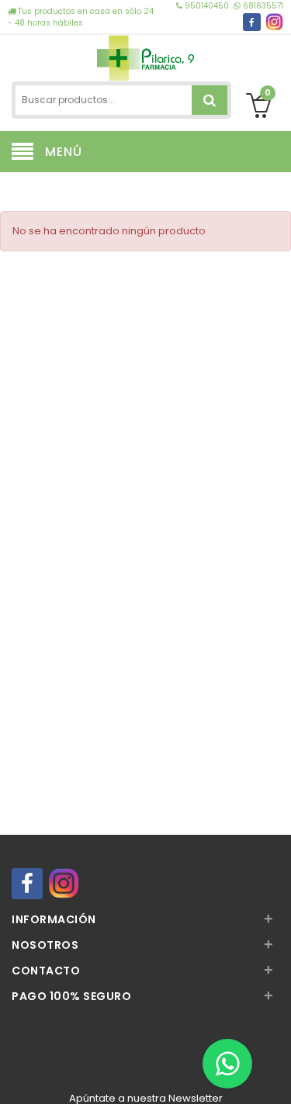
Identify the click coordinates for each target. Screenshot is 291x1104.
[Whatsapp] (227, 1063)
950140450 (206, 6)
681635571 (262, 6)
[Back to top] (274, 1076)
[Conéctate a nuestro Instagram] (274, 22)
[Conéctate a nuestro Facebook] (252, 22)
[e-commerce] (146, 56)
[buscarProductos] (209, 100)
